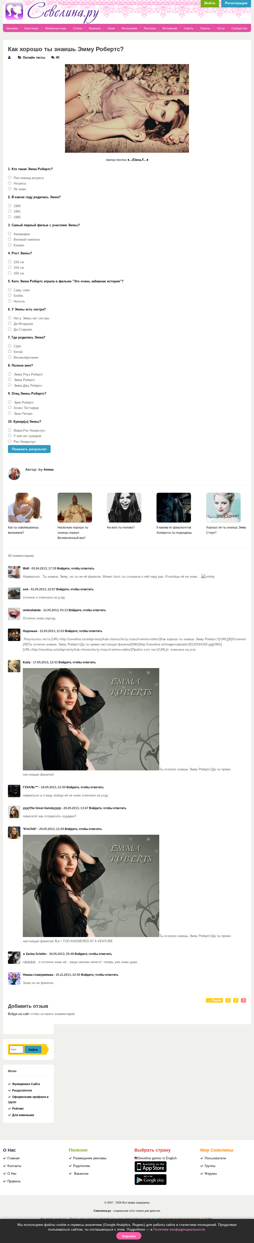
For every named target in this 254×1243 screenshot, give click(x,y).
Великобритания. (26, 357)
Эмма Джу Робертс (28, 385)
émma (49, 469)
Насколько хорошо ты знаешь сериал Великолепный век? (73, 533)
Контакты (14, 1166)
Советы (188, 28)
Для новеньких (23, 1115)
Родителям (81, 1166)
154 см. (19, 267)
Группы (210, 1166)
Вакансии (81, 1173)
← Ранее (214, 1000)
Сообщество (239, 28)
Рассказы (150, 28)
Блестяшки (31, 28)
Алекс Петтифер (26, 408)
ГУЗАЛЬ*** (30, 787)
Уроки (111, 28)
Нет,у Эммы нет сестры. (32, 318)
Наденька (30, 631)
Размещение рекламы (89, 1158)
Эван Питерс (23, 413)
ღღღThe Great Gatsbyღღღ (42, 808)
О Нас (12, 1173)
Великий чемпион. (27, 239)
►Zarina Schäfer (35, 954)
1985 (17, 217)
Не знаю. (20, 189)
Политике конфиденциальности (179, 1229)
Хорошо (129, 1235)
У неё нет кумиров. (28, 436)
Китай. (18, 352)
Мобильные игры (55, 28)
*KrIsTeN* (30, 829)
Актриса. (20, 183)
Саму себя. (22, 290)
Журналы (95, 28)
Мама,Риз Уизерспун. (30, 430)
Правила (13, 1181)
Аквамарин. (22, 234)
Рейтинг (18, 1108)
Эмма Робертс (24, 380)
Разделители (22, 1090)
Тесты (221, 28)
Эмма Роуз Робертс (28, 374)
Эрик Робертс (24, 402)
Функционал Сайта (26, 1084)
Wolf (26, 568)
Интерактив (169, 28)
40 (57, 57)
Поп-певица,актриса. (29, 178)
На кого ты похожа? (121, 527)
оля (25, 589)
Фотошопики (129, 28)
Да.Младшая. (24, 324)
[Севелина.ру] (53, 23)
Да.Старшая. (23, 329)
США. (18, 346)
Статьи (77, 28)
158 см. (19, 262)
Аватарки (12, 28)
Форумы (211, 1173)
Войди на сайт (19, 1014)
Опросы (205, 28)
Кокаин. (19, 245)
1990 (17, 206)
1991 (17, 211)
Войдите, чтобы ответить (75, 568)
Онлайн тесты (34, 57)
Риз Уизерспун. (25, 442)
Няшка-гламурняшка (38, 975)
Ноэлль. (20, 301)
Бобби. (19, 296)
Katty (27, 662)
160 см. (19, 273)
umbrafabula (32, 610)
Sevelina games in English (157, 1158)
